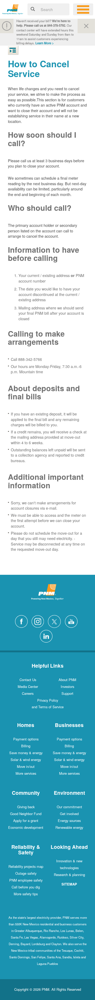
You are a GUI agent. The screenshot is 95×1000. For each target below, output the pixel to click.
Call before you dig (26, 886)
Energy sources (69, 820)
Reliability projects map (25, 866)
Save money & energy (25, 752)
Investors (67, 686)
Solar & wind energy (26, 759)
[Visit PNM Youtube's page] (72, 621)
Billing (25, 745)
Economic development (25, 827)
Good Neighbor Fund (25, 813)
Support (67, 693)
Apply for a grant (25, 820)
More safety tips (26, 893)
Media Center (28, 686)
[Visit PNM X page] (56, 621)
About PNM (67, 679)
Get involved (69, 813)
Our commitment (69, 806)
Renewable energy (69, 827)
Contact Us (28, 679)
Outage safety (25, 873)
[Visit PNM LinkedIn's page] (47, 635)
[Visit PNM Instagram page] (39, 621)
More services (26, 773)
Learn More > (44, 43)
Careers (28, 693)
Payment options (26, 738)
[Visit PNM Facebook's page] (22, 621)
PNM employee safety (25, 880)
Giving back (26, 806)
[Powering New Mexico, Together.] (13, 8)
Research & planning (69, 874)
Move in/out (26, 766)
